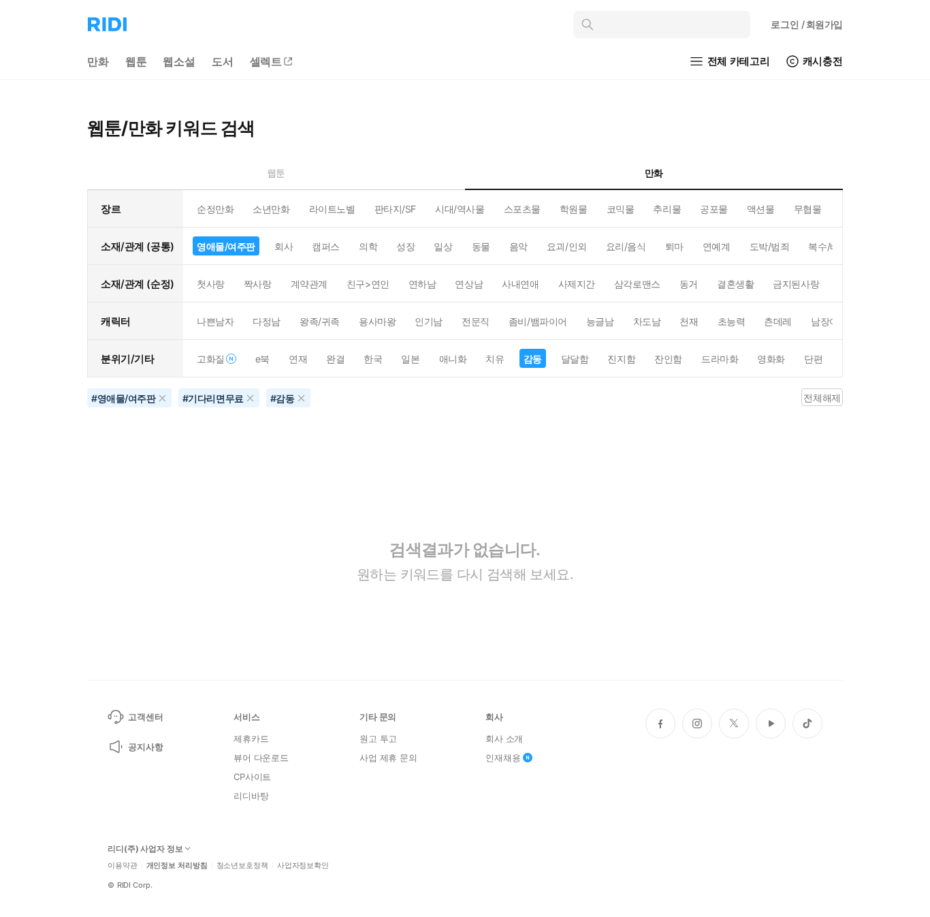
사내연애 (520, 284)
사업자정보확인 (303, 865)
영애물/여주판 (226, 246)
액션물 (761, 209)
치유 (494, 358)
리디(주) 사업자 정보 (145, 849)
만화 (98, 61)
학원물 (574, 209)
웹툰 (136, 61)
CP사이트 (252, 776)
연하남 (422, 284)
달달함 (575, 358)
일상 (443, 246)
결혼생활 (735, 284)
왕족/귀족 (320, 321)
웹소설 (179, 61)
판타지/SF (395, 209)
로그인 (807, 24)
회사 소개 (504, 738)
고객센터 (145, 716)
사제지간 (576, 284)
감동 (533, 358)
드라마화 (719, 358)
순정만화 (215, 209)
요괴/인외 (567, 246)
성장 (405, 246)
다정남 (266, 321)
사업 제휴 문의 (388, 757)
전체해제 (821, 397)
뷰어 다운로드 (261, 757)
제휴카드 (251, 738)
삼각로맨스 (637, 284)
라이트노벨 (332, 209)
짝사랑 (258, 284)
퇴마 (674, 246)
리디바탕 (251, 795)
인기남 (429, 321)
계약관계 (309, 284)
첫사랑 (211, 284)
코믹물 (621, 209)
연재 (298, 358)
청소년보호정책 (242, 865)
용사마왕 (377, 321)
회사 (283, 246)
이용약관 (123, 865)
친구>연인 (368, 284)
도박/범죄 (770, 246)
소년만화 (271, 209)
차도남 (647, 321)
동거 (688, 284)
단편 (813, 358)
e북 (262, 358)
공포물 (714, 209)
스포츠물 (522, 209)
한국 (373, 358)
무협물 (808, 209)
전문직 (476, 321)
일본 (410, 358)
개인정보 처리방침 (177, 865)
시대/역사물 (459, 209)
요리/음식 (626, 246)
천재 (688, 321)
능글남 (600, 321)
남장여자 (829, 321)
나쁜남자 (215, 321)
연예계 (717, 246)
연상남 (469, 284)
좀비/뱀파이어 (538, 321)
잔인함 (668, 358)
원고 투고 (378, 738)
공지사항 (145, 746)
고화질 (211, 358)
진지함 (621, 358)
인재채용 (502, 757)
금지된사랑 (796, 284)
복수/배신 (828, 246)
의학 (368, 246)
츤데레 (778, 321)
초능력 (731, 321)
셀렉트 (266, 61)
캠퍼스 (326, 246)
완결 (335, 358)
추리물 (667, 209)
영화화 (771, 358)
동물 (481, 246)
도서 (223, 61)
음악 (518, 246)
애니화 (453, 358)
